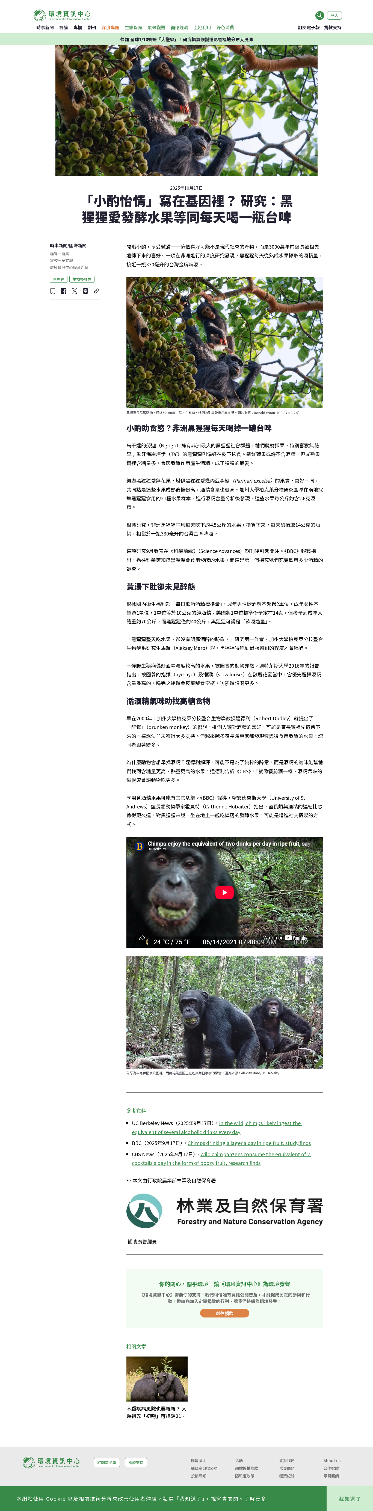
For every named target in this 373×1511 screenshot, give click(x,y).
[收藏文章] (52, 291)
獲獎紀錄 (287, 1476)
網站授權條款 (246, 1468)
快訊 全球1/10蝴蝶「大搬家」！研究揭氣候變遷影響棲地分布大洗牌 (186, 39)
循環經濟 (179, 27)
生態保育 (133, 27)
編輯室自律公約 (204, 1468)
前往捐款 (224, 1313)
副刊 (92, 27)
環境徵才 (198, 1460)
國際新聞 (78, 245)
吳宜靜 (67, 260)
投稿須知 (198, 1476)
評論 (63, 27)
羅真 (65, 253)
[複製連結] (96, 291)
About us (332, 1460)
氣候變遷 (156, 27)
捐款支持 (333, 27)
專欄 (77, 27)
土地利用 (202, 27)
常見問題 (287, 1468)
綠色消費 (225, 27)
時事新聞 (45, 27)
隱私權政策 (244, 1476)
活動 (239, 1460)
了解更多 (255, 1498)
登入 (334, 15)
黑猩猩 (58, 279)
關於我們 (287, 1460)
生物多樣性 (81, 279)
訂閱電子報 (309, 27)
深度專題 (110, 27)
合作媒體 (331, 1468)
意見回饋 (331, 1476)
